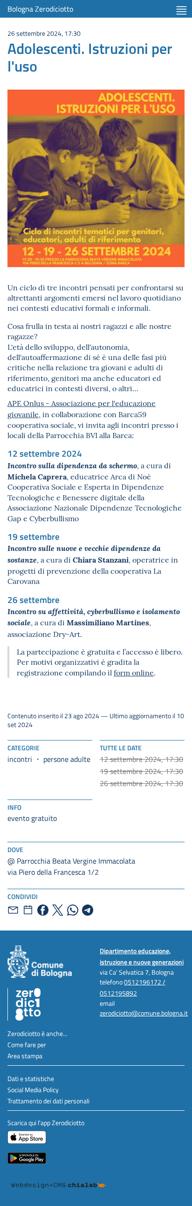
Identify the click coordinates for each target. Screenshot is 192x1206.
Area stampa (24, 1055)
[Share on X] (57, 910)
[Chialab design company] (58, 1185)
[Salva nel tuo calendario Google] (28, 910)
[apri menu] (181, 10)
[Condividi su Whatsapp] (72, 910)
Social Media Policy (33, 1089)
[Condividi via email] (13, 910)
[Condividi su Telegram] (87, 910)
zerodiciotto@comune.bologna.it (144, 1013)
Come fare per (26, 1044)
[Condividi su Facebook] (42, 910)
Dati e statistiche (30, 1078)
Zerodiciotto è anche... (37, 1033)
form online (134, 672)
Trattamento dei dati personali (48, 1100)
